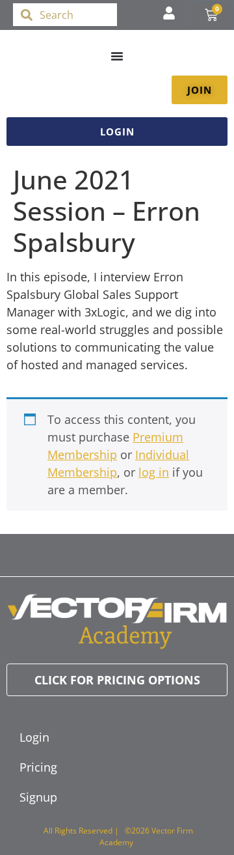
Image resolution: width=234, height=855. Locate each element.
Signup (38, 797)
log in (153, 472)
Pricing (38, 767)
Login (34, 737)
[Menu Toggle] (117, 56)
